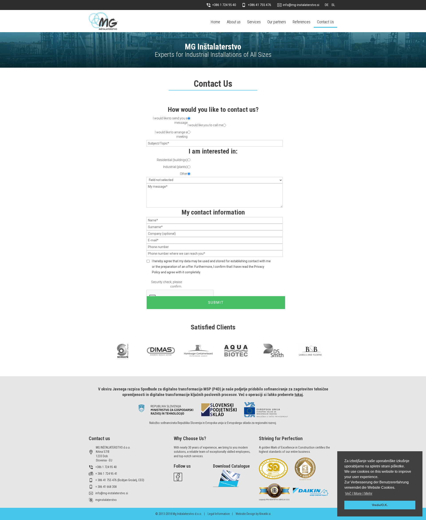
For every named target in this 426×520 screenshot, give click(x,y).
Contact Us (325, 22)
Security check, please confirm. (166, 284)
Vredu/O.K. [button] (380, 505)
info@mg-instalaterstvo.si (301, 5)
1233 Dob (102, 456)
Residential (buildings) (172, 160)
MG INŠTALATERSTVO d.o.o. (113, 447)
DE (327, 5)
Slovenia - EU (104, 460)
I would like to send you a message (170, 120)
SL (333, 5)
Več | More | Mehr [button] (358, 493)
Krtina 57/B (102, 451)
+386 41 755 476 (259, 5)
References (301, 22)
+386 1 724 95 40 (224, 5)
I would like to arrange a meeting (171, 134)
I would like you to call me (205, 125)
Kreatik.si (265, 514)
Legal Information (219, 514)
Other (183, 173)
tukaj (298, 394)
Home (215, 22)
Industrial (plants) (175, 167)
